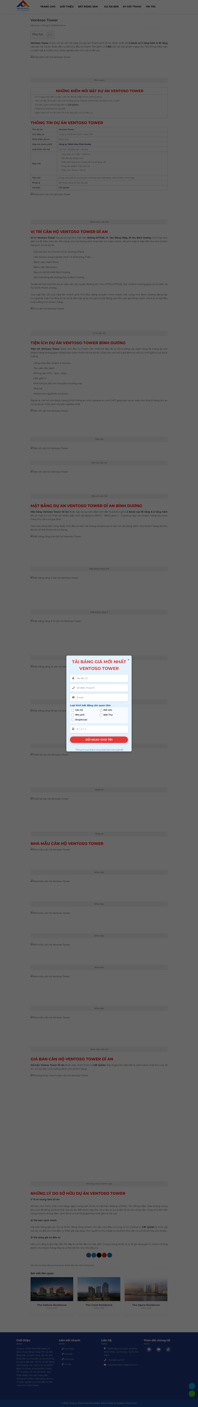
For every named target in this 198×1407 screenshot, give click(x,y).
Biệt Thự (108, 715)
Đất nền (107, 710)
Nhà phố (79, 715)
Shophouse (81, 719)
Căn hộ (79, 710)
